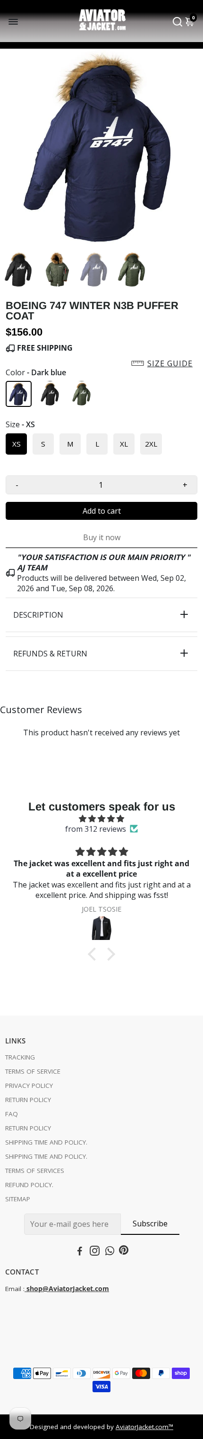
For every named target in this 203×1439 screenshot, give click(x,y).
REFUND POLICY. (29, 1184)
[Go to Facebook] (80, 1252)
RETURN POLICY (28, 1099)
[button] (101, 363)
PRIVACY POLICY (29, 1085)
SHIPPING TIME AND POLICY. (46, 1142)
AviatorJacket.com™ (144, 1426)
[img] (101, 818)
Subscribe (150, 1223)
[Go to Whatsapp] (109, 1252)
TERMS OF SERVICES (34, 1170)
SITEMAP (17, 1199)
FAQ (11, 1114)
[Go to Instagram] (95, 1252)
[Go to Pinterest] (123, 1252)
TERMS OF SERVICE (32, 1071)
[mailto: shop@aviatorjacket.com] (25, 1288)
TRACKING (20, 1057)
